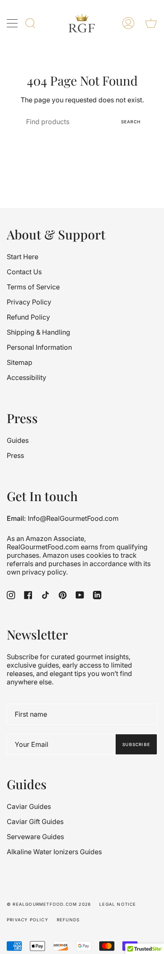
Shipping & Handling (38, 332)
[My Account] (128, 23)
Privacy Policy (29, 302)
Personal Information (39, 347)
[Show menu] (13, 23)
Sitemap (19, 362)
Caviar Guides (29, 806)
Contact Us (24, 272)
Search (130, 121)
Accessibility (26, 377)
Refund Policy (28, 317)
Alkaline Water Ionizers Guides (54, 851)
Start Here (22, 256)
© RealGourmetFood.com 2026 (49, 904)
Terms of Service (33, 287)
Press (15, 455)
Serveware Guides (35, 836)
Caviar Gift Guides (35, 821)
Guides (18, 440)
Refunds (68, 919)
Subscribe (136, 744)
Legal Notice (117, 904)
